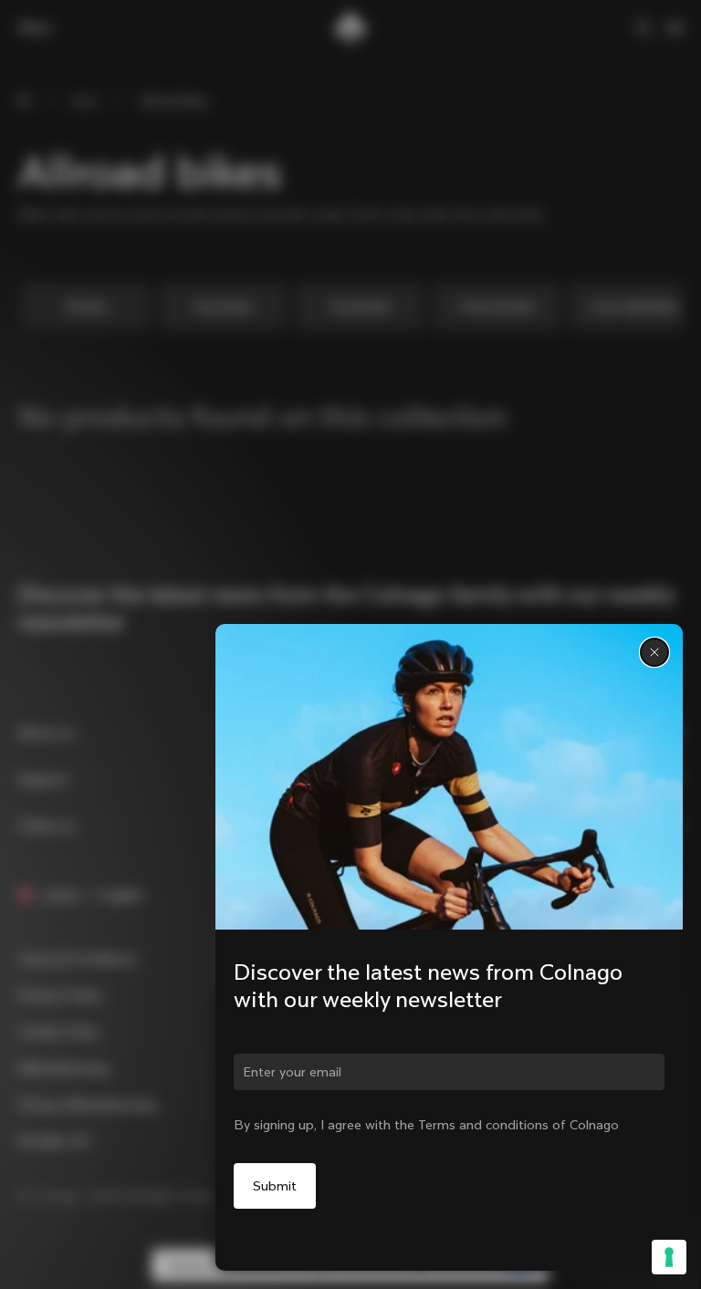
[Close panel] (654, 652)
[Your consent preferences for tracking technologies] (669, 1257)
